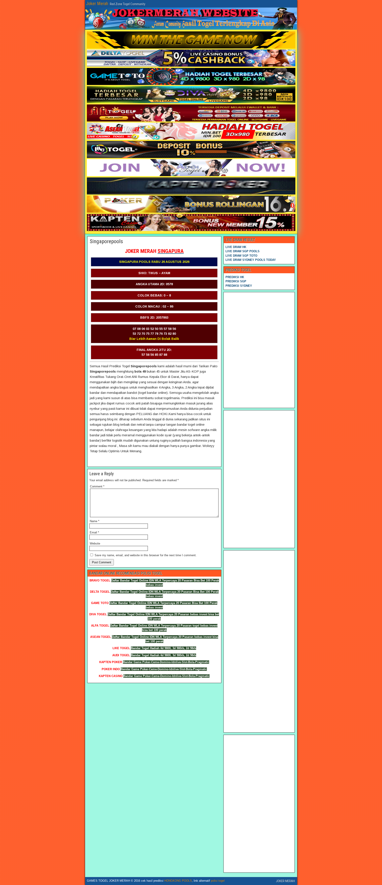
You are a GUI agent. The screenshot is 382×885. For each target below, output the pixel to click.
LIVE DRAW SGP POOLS (242, 251)
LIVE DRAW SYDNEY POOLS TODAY (250, 260)
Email (94, 532)
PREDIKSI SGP (235, 281)
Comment (97, 486)
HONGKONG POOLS (178, 880)
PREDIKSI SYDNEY (238, 285)
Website (95, 543)
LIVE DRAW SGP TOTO (241, 255)
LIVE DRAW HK (235, 247)
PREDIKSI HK (234, 277)
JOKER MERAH (285, 881)
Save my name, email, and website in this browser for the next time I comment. (146, 555)
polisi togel (218, 880)
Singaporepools (106, 241)
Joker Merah (97, 3)
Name (94, 521)
